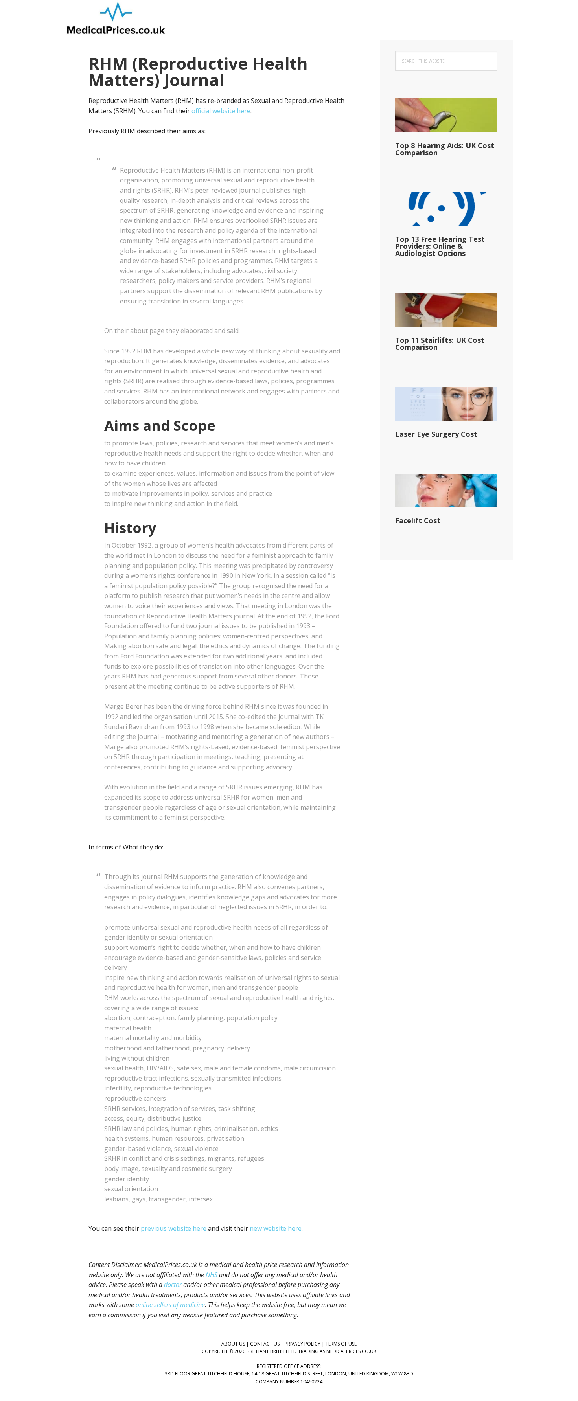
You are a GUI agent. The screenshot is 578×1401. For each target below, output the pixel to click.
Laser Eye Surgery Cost (436, 434)
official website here (220, 111)
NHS (211, 1274)
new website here (276, 1228)
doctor (173, 1284)
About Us (233, 1343)
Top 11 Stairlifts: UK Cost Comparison (439, 343)
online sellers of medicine (170, 1304)
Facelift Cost (417, 520)
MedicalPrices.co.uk (116, 19)
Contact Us (265, 1343)
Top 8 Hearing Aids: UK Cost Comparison (444, 149)
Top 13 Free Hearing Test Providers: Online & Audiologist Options (440, 246)
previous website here (173, 1228)
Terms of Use (341, 1343)
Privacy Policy (302, 1343)
